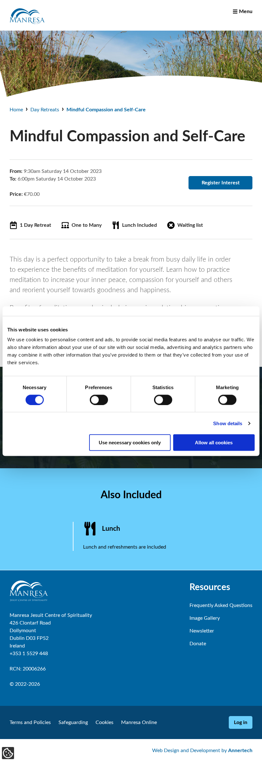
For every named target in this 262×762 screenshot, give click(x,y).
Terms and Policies (30, 722)
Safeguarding (73, 722)
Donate (197, 643)
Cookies (104, 722)
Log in (240, 722)
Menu (245, 11)
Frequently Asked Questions (220, 605)
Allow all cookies (214, 442)
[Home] (27, 26)
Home (16, 109)
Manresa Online (139, 722)
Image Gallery (204, 618)
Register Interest (221, 182)
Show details (227, 423)
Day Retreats (44, 109)
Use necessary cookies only (130, 442)
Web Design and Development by (202, 750)
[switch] (99, 400)
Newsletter (201, 630)
